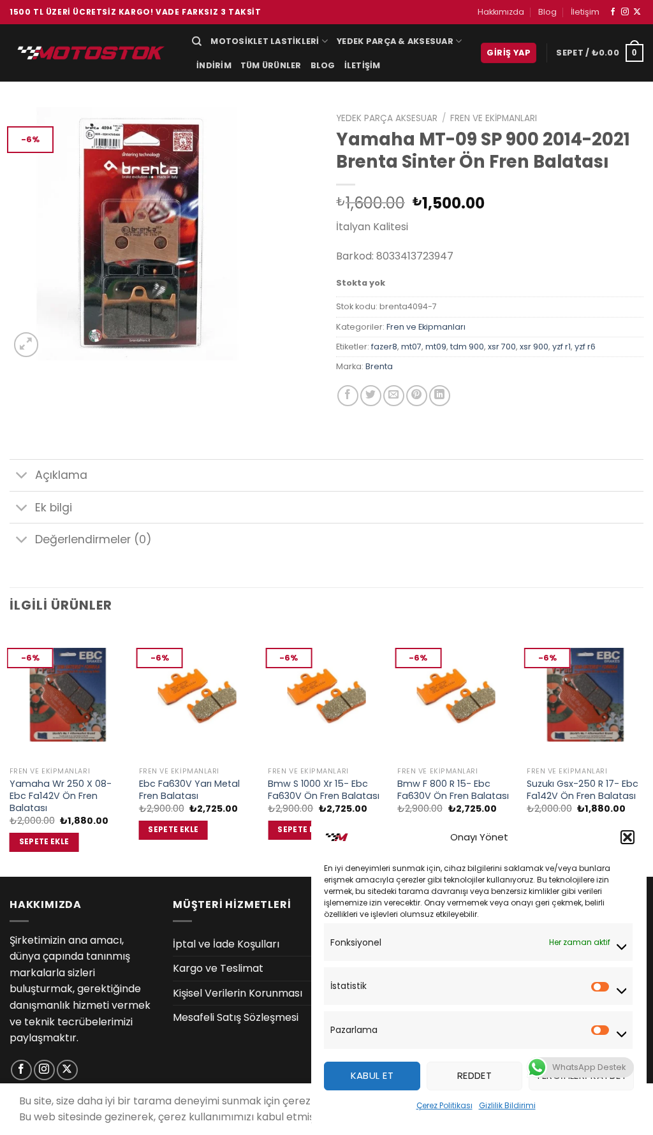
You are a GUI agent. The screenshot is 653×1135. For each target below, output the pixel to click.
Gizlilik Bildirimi (507, 1105)
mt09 (435, 346)
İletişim (585, 11)
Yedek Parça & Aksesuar (395, 41)
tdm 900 (467, 346)
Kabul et (372, 1075)
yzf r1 (561, 346)
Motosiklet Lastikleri (264, 41)
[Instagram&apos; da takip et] (625, 12)
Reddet (474, 1075)
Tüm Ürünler (271, 65)
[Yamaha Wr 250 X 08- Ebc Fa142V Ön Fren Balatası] (68, 695)
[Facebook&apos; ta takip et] (613, 12)
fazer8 (384, 346)
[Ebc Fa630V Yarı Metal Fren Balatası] (197, 695)
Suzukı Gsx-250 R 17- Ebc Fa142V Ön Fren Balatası (582, 790)
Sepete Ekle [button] (44, 842)
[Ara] (197, 41)
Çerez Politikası (444, 1105)
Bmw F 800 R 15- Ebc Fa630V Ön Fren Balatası (453, 790)
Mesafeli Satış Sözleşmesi (235, 1017)
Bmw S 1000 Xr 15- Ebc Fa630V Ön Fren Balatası (323, 790)
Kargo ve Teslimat (218, 968)
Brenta (379, 366)
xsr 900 (534, 346)
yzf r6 (585, 346)
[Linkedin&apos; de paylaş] (439, 395)
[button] (627, 837)
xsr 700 (502, 346)
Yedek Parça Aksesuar (386, 118)
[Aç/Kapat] (22, 476)
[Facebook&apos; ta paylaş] (347, 395)
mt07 (411, 346)
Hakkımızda (501, 11)
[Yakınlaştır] (26, 344)
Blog (547, 11)
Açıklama (61, 475)
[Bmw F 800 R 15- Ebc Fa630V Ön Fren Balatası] (455, 695)
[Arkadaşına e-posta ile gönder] (393, 395)
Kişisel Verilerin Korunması (237, 993)
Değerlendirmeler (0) (93, 539)
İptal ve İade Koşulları (226, 944)
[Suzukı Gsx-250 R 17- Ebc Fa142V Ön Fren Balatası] (585, 695)
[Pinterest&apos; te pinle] (416, 395)
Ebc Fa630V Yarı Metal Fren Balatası (189, 790)
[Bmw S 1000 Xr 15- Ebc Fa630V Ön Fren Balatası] (326, 695)
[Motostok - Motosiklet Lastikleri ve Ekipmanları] (91, 52)
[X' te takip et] (637, 12)
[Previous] (10, 751)
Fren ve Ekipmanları (493, 118)
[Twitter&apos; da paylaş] (370, 395)
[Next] (642, 751)
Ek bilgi (53, 507)
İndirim (213, 65)
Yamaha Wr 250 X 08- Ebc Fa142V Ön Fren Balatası (61, 796)
